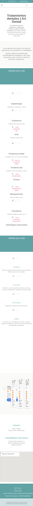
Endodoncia (16, 121)
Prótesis (16, 180)
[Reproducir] (16, 351)
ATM (16, 134)
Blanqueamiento (16, 194)
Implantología (16, 104)
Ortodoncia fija (16, 168)
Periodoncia (16, 211)
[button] (26, 5)
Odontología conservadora (16, 225)
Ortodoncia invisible (16, 154)
